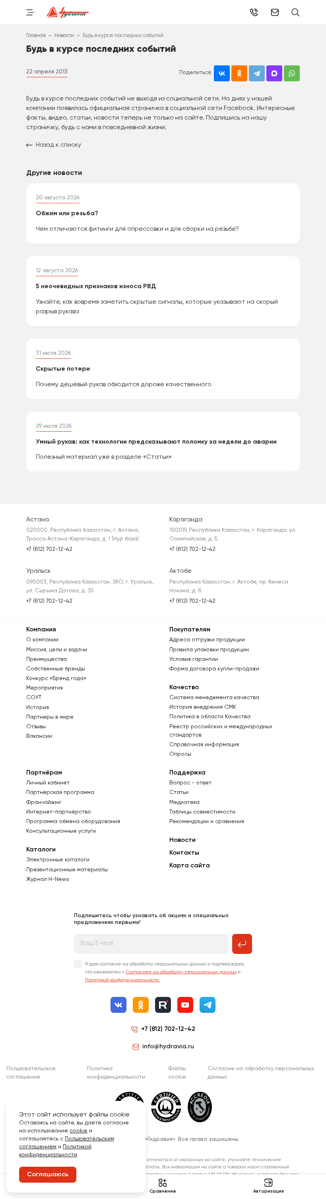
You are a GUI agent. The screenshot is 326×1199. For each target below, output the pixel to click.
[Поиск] (295, 12)
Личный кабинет (48, 783)
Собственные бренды (55, 669)
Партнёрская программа (60, 792)
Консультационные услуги (61, 831)
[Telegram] (207, 1005)
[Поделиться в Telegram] (257, 73)
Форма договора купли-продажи (214, 669)
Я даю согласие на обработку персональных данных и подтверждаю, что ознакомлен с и (165, 972)
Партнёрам (44, 773)
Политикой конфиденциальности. (122, 980)
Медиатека (184, 802)
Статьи (178, 792)
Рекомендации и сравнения (206, 821)
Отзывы (36, 726)
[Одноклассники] (141, 1005)
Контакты (184, 853)
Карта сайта (189, 866)
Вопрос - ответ (190, 783)
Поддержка (187, 773)
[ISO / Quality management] (166, 1107)
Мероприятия (44, 688)
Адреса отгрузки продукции (207, 640)
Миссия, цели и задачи (56, 650)
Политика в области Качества (209, 716)
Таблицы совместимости (202, 812)
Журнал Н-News (47, 879)
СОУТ (33, 697)
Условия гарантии (193, 659)
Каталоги (41, 850)
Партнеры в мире (50, 717)
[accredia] (200, 1107)
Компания (41, 630)
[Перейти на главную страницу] (68, 12)
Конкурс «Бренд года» (56, 678)
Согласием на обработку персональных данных (181, 972)
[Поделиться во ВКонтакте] (222, 73)
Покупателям (189, 630)
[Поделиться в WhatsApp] (292, 73)
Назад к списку (58, 145)
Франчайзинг (44, 802)
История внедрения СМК (202, 707)
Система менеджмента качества (214, 697)
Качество (184, 687)
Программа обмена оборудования (73, 821)
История (37, 707)
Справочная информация (204, 744)
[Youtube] (185, 1005)
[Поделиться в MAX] (274, 73)
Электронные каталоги (57, 860)
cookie (78, 1131)
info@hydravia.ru (168, 1047)
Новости (182, 840)
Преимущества (46, 659)
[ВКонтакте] (118, 1005)
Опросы (180, 754)
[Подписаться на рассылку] (242, 944)
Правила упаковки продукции (209, 650)
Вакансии (39, 736)
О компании (42, 640)
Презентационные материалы (67, 870)
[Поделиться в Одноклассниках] (239, 73)
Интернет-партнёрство (58, 812)
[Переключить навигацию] (30, 12)
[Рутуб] (163, 1005)
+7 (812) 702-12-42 (254, 12)
